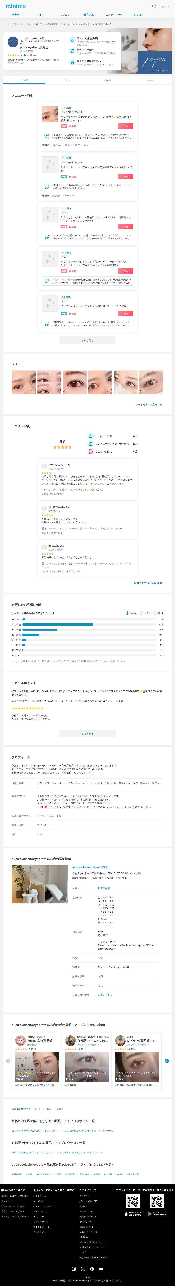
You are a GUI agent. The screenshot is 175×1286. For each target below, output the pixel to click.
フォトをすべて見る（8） (149, 404)
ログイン (164, 6)
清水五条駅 (84, 1174)
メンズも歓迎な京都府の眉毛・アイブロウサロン (79, 1152)
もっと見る (87, 340)
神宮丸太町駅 (132, 1174)
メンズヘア (38, 1201)
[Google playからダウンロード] (157, 1214)
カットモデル (39, 1231)
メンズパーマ (39, 1216)
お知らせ (84, 1206)
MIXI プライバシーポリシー (92, 1247)
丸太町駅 (108, 1174)
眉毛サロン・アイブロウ (12, 1211)
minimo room (86, 1211)
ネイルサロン (7, 1201)
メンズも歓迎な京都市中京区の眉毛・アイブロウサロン (88, 1130)
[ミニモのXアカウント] (83, 1269)
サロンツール (86, 1221)
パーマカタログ (40, 1211)
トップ (6, 23)
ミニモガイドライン (89, 1231)
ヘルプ (83, 1252)
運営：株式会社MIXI (89, 1201)
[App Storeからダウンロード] (133, 1214)
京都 (28, 23)
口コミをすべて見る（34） (148, 582)
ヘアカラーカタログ (42, 1206)
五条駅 (97, 1174)
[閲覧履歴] (154, 6)
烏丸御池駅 (70, 1174)
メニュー (108, 79)
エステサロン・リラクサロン (14, 1216)
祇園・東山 (39, 23)
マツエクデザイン (41, 1226)
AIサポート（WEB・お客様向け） (95, 1257)
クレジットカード (107, 941)
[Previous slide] (8, 1061)
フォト (66, 79)
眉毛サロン (18, 23)
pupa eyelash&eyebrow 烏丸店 (75, 23)
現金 (100, 931)
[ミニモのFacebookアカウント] (92, 1270)
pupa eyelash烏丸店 (21, 1108)
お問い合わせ (105, 994)
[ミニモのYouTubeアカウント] (101, 1269)
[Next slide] (167, 1061)
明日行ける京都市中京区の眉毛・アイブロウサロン (35, 1130)
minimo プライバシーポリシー (93, 1241)
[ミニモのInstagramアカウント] (74, 1270)
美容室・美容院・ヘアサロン (14, 1195)
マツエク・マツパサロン (12, 1206)
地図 (137, 873)
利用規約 (84, 1236)
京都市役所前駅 (43, 1174)
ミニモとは (85, 1195)
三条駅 (58, 1174)
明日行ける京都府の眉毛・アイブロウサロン (32, 1152)
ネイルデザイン (40, 1221)
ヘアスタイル (39, 1195)
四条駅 (29, 1174)
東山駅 (119, 1174)
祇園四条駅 (52, 23)
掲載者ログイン (87, 1226)
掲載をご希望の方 (88, 1216)
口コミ (150, 79)
